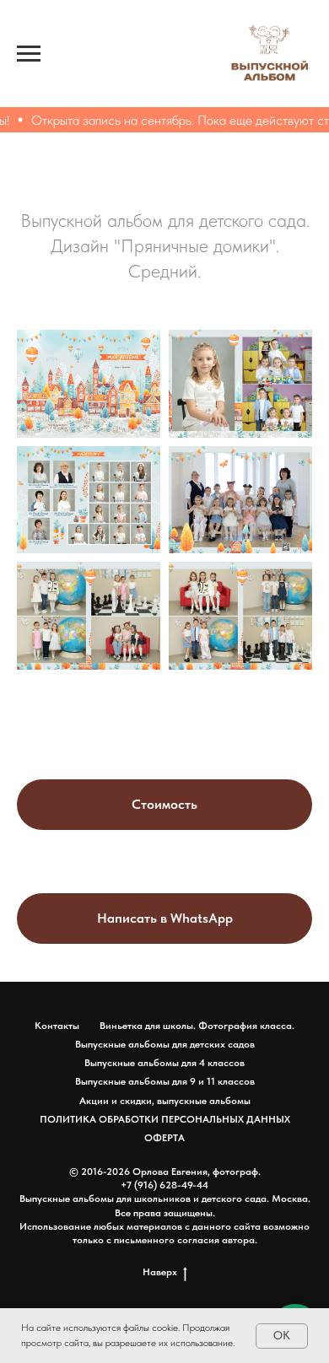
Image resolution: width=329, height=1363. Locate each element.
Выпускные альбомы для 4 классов (164, 1063)
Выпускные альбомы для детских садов (165, 1044)
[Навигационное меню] (28, 54)
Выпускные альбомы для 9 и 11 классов (165, 1081)
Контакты (57, 1026)
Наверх (160, 1272)
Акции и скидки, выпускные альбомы (165, 1101)
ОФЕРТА (164, 1138)
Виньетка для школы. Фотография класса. (197, 1026)
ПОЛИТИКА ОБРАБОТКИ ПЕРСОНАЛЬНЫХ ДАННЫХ (165, 1119)
